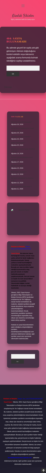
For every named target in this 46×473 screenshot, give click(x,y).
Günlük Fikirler (23, 15)
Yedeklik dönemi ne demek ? (21, 137)
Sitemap (8, 87)
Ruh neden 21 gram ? (18, 172)
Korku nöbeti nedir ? (18, 143)
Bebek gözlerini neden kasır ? (21, 186)
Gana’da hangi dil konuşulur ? (21, 122)
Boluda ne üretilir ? (17, 166)
